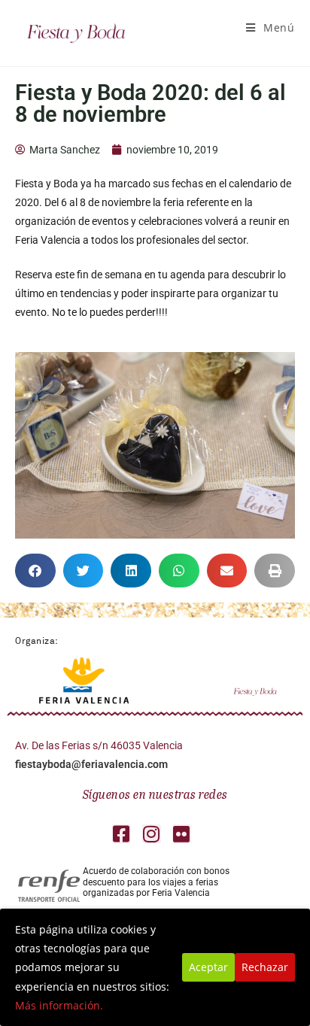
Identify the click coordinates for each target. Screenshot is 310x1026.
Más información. (59, 1005)
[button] (35, 570)
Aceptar (208, 967)
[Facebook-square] (121, 833)
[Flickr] (181, 833)
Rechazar (265, 967)
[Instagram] (151, 833)
